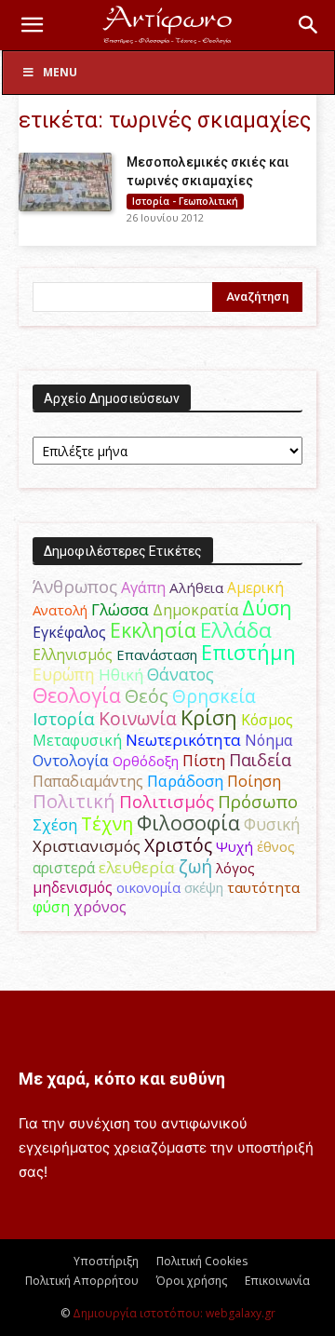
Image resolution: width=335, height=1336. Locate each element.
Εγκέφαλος (69, 632)
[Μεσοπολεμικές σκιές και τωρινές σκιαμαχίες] (65, 182)
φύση (51, 907)
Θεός (146, 695)
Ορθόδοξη (146, 760)
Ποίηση (254, 781)
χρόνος (100, 907)
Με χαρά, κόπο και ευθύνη (122, 1078)
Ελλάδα (236, 629)
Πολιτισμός (166, 801)
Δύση (267, 607)
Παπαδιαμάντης (88, 781)
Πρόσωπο (258, 801)
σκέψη (203, 887)
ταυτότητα (263, 887)
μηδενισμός (73, 887)
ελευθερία (137, 867)
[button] (31, 25)
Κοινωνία (138, 718)
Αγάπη (143, 587)
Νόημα (268, 740)
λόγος (235, 867)
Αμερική (255, 587)
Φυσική (272, 824)
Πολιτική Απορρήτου (82, 1281)
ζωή (195, 866)
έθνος (276, 846)
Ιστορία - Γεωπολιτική (185, 201)
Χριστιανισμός (87, 846)
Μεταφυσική (77, 740)
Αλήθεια (196, 587)
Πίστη (203, 760)
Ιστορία (64, 718)
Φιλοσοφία (188, 822)
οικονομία (148, 887)
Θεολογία (77, 694)
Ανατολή (60, 610)
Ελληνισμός (73, 654)
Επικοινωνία (277, 1281)
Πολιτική (74, 801)
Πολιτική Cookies (202, 1261)
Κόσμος (267, 719)
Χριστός (178, 844)
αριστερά (64, 867)
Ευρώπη (64, 674)
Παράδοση (185, 780)
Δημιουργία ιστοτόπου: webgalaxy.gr (174, 1313)
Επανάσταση (156, 654)
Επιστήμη (248, 652)
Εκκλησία (153, 629)
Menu (60, 72)
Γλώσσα (120, 609)
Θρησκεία (214, 695)
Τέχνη (107, 823)
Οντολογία (71, 760)
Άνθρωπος (75, 586)
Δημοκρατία (195, 610)
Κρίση (209, 717)
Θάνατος (180, 674)
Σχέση (55, 825)
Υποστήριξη (106, 1261)
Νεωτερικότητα (183, 739)
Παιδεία (260, 760)
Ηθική (121, 674)
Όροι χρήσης (191, 1281)
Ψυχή (234, 846)
